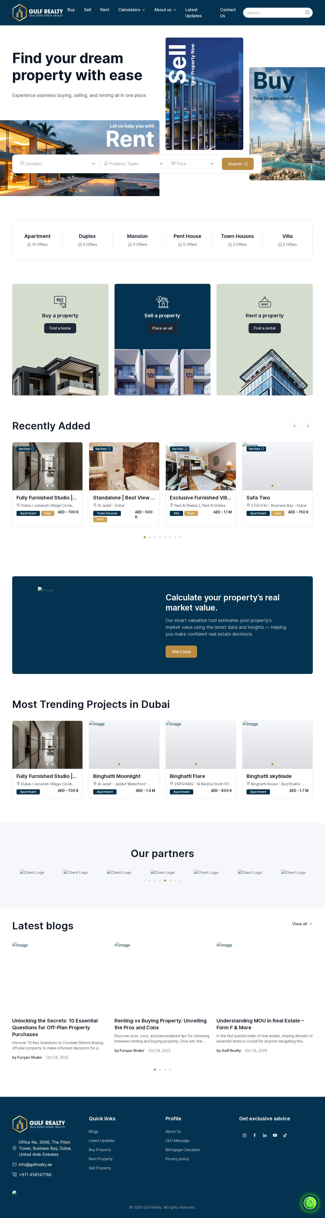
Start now (181, 651)
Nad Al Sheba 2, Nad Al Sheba (199, 505)
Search (235, 163)
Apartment (37, 236)
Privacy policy (177, 1159)
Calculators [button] (129, 9)
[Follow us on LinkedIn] (265, 1135)
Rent (104, 9)
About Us (173, 1131)
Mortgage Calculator (183, 1149)
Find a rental (264, 328)
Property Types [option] (123, 163)
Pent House (187, 236)
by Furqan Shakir (27, 1057)
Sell (87, 9)
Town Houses (237, 236)
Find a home (60, 328)
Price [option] (180, 163)
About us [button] (162, 9)
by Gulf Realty (229, 1050)
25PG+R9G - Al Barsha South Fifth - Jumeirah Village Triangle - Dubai (201, 784)
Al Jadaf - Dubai (110, 505)
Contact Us (228, 12)
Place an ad (162, 328)
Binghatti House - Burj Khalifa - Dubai (274, 784)
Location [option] (33, 163)
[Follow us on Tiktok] (285, 1135)
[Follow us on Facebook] (255, 1135)
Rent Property (101, 1159)
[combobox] (57, 163)
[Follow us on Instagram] (244, 1135)
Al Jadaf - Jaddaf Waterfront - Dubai (120, 784)
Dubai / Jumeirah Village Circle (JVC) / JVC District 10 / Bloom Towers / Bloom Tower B (44, 505)
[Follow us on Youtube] (275, 1135)
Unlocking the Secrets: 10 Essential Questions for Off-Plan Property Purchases (55, 1027)
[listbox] (133, 163)
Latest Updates (193, 12)
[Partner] (32, 872)
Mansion (137, 236)
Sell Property (100, 1168)
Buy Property (100, 1149)
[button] (145, 537)
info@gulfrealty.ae (35, 1164)
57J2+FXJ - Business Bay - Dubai (278, 505)
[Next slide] (308, 426)
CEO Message (177, 1140)
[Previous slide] (294, 426)
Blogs (93, 1131)
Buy (71, 9)
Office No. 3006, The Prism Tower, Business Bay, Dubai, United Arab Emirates (45, 1148)
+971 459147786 (35, 1174)
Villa (287, 236)
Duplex (87, 236)
